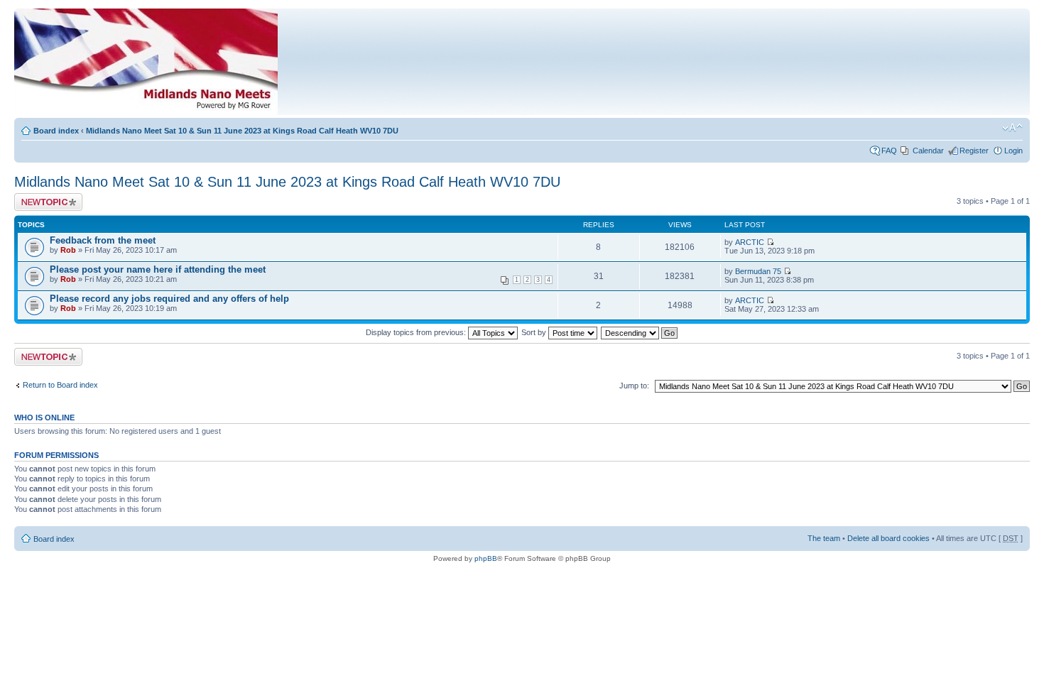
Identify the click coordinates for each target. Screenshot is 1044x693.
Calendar (928, 150)
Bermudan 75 (758, 271)
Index (371, 65)
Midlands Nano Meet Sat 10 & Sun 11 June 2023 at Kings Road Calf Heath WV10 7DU (242, 130)
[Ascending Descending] (640, 332)
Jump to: (634, 385)
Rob (68, 250)
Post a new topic (42, 197)
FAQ (889, 150)
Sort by (534, 332)
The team (824, 538)
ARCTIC (749, 242)
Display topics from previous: (417, 332)
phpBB (485, 558)
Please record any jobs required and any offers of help (169, 298)
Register (974, 150)
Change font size (1012, 127)
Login (1013, 150)
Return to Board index (60, 385)
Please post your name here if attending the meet (158, 269)
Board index (56, 130)
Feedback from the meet (103, 240)
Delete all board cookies (888, 538)
